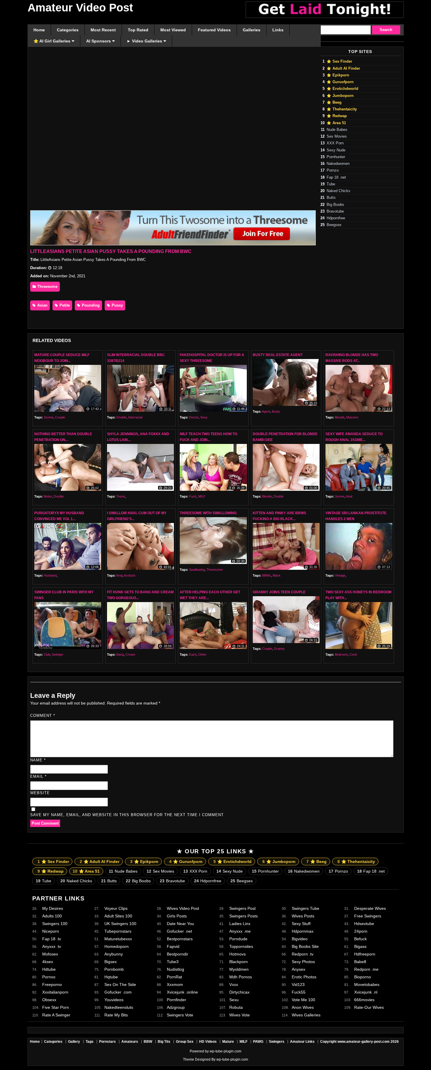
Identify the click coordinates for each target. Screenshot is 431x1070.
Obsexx (49, 999)
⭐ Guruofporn (340, 82)
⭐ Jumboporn (340, 96)
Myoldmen (239, 969)
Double (121, 417)
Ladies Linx (239, 923)
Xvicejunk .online (182, 992)
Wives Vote (239, 1015)
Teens (120, 496)
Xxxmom (175, 984)
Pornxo (48, 977)
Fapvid (173, 946)
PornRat (174, 977)
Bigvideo (300, 938)
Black (277, 575)
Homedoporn (116, 946)
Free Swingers (367, 916)
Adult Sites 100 (118, 916)
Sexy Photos (303, 961)
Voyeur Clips (116, 908)
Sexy (204, 417)
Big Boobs (335, 205)
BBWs (266, 575)
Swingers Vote (180, 1015)
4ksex (47, 961)
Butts (331, 198)
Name (38, 760)
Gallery (74, 1042)
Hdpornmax (302, 931)
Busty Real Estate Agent (278, 355)
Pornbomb (114, 969)
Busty (276, 411)
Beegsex (334, 225)
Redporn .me (366, 969)
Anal (349, 496)
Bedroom (341, 654)
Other (202, 654)
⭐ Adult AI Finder (343, 68)
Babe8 (360, 961)
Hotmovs (237, 954)
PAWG (258, 1042)
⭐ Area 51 (336, 123)
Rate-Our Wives (369, 1007)
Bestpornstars (180, 938)
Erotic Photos (304, 977)
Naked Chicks (338, 191)
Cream (130, 654)
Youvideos (113, 999)
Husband (50, 575)
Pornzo (333, 170)
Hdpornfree (336, 218)
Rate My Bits (116, 1015)
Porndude (238, 938)
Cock (353, 654)
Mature (228, 1042)
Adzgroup (176, 1007)
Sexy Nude (336, 150)
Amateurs (129, 1042)
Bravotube (335, 211)
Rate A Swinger (56, 1015)
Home (35, 1042)
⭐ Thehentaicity (342, 109)
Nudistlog (175, 969)
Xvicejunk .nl (365, 992)
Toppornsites (241, 946)
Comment (42, 715)
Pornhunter (336, 157)
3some (48, 417)
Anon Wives (303, 1007)
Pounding (90, 305)
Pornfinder (176, 999)
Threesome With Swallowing (208, 513)
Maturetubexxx (118, 938)
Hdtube (49, 969)
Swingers (276, 1042)
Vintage (340, 575)
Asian (41, 305)
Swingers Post (242, 908)
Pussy (117, 305)
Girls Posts (177, 916)
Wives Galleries (306, 1015)
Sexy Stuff (301, 923)
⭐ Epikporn (338, 75)
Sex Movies (337, 136)
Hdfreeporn (364, 954)
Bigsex (110, 961)
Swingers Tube (305, 908)
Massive (352, 417)
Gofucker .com (118, 992)
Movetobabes (366, 984)
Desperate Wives (370, 908)
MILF (202, 496)
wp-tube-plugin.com (225, 1051)
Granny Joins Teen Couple (279, 592)
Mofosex (50, 954)
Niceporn (50, 931)
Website (40, 793)
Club (47, 654)
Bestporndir (177, 954)
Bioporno (362, 977)
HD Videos (208, 1042)
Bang (120, 654)
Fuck (192, 496)
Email (38, 776)
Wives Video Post (183, 908)
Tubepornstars (117, 931)
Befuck (360, 938)
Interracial (135, 417)
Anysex (298, 969)
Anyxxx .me (240, 931)
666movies (364, 999)
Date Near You (180, 923)
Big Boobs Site (305, 946)
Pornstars (107, 1042)
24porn (360, 931)
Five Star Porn (55, 1007)
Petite (64, 305)
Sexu (234, 999)
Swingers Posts (243, 916)
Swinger (57, 654)
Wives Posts (303, 916)
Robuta (236, 1007)
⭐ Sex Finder (339, 61)
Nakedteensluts (118, 1007)
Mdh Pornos (240, 977)
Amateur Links (302, 1042)
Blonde (340, 417)
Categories (53, 1042)
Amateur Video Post (80, 7)
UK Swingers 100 (120, 923)
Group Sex (185, 1042)
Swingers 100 (54, 923)
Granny (279, 648)
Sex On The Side (120, 984)
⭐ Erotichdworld (342, 89)
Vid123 (298, 984)
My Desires (52, 908)
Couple (60, 417)
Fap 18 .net (336, 177)
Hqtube (111, 977)
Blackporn (238, 961)
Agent (266, 411)
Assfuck (129, 575)
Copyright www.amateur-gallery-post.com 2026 (359, 1042)
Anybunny (113, 954)
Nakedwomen (338, 164)
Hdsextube (364, 923)
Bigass (360, 946)
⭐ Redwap (337, 116)
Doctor (193, 417)
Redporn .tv (302, 954)
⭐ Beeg (334, 102)
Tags (90, 1042)
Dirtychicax (239, 992)
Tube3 (173, 961)
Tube (331, 184)
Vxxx (233, 984)
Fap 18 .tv (51, 938)
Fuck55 (299, 992)
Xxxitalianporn (55, 992)
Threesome (46, 286)
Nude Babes (337, 130)
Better (48, 496)
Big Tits (164, 1042)
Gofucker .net (179, 931)
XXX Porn (335, 143)
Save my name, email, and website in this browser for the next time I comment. (127, 815)
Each (192, 654)
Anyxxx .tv (51, 946)
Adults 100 (52, 916)
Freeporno (52, 984)
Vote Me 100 (303, 999)
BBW (148, 1042)
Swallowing (197, 569)
